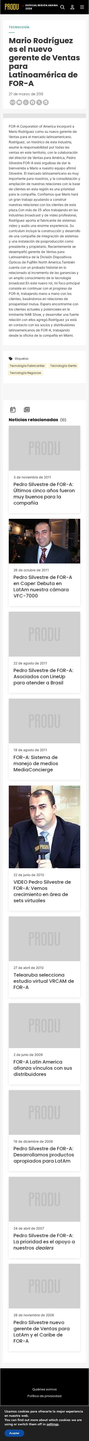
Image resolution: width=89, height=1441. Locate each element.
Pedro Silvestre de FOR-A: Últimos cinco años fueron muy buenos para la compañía (44, 493)
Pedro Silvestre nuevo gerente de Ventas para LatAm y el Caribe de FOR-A (42, 1331)
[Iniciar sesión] (70, 7)
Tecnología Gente (63, 366)
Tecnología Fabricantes (27, 366)
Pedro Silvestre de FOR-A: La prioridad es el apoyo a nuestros (44, 1241)
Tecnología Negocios (25, 373)
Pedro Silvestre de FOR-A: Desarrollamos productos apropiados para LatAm (44, 1154)
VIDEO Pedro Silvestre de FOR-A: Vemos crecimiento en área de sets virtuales (42, 891)
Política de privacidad (44, 1396)
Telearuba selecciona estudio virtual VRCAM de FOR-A (44, 981)
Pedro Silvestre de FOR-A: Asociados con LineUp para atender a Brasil (43, 676)
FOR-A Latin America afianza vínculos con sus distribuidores (43, 1068)
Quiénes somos (44, 1389)
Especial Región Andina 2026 (41, 7)
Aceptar (14, 1433)
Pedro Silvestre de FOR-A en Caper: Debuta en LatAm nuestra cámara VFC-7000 (43, 586)
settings (53, 1424)
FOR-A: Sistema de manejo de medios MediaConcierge (36, 763)
